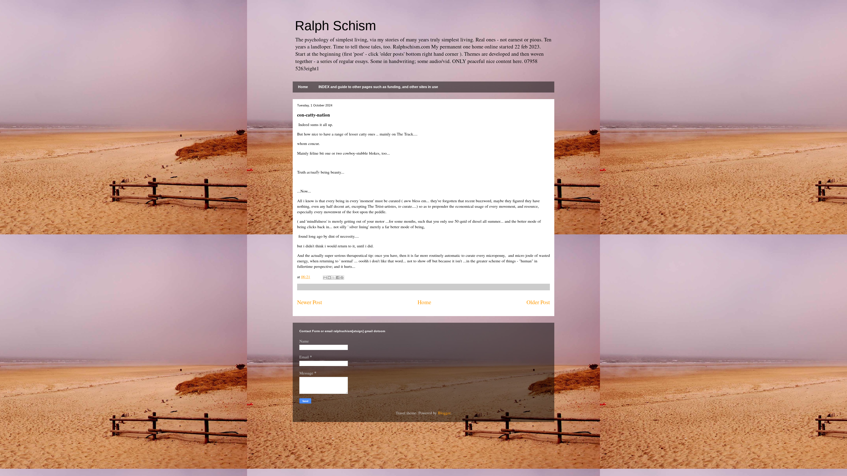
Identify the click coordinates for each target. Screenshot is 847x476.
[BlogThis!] (329, 277)
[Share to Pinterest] (342, 277)
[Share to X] (333, 277)
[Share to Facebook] (337, 277)
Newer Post (309, 302)
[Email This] (325, 277)
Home (303, 87)
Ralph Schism (335, 25)
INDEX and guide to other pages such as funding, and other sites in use (378, 87)
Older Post (538, 302)
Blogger (444, 412)
